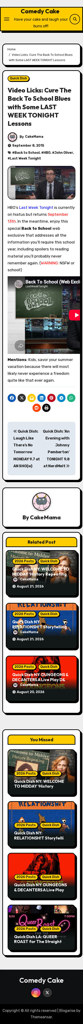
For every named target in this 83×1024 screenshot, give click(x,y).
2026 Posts (24, 561)
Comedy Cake (40, 11)
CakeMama (34, 137)
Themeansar (41, 1017)
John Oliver (63, 153)
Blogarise (67, 1010)
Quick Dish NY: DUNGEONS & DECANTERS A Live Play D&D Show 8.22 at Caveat (40, 679)
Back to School (27, 153)
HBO (47, 153)
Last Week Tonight (25, 158)
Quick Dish (18, 78)
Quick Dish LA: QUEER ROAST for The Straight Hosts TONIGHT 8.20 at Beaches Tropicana (38, 944)
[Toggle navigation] (6, 19)
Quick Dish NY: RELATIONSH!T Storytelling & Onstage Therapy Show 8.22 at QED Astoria (41, 840)
